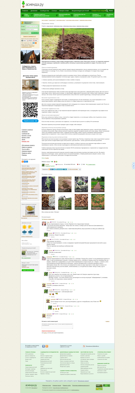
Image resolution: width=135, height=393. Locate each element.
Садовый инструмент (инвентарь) (68, 374)
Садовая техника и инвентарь (68, 370)
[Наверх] (133, 163)
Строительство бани (102, 359)
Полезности (28, 365)
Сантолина (24, 250)
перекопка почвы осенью (85, 20)
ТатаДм (47, 158)
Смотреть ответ (25, 267)
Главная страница (27, 129)
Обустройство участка (87, 352)
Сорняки (42, 364)
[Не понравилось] (70, 222)
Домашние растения (65, 364)
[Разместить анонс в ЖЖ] (65, 169)
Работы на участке (101, 365)
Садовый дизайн (84, 366)
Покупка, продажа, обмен (31, 374)
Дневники (34, 10)
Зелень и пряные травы (46, 357)
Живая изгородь (84, 361)
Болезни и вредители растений (47, 372)
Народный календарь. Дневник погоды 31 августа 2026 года (28, 168)
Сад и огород (27, 15)
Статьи (54, 10)
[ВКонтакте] (25, 162)
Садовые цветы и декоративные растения (41, 15)
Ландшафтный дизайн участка (88, 354)
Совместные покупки (99, 10)
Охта (48, 239)
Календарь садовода (30, 369)
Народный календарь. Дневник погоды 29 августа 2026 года (28, 180)
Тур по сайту (26, 149)
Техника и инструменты (96, 15)
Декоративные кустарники (66, 355)
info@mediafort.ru (75, 390)
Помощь (24, 155)
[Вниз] (133, 168)
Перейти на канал (29, 121)
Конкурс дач (25, 141)
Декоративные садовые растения (69, 352)
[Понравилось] (72, 222)
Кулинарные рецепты (102, 372)
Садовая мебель (84, 370)
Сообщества (44, 10)
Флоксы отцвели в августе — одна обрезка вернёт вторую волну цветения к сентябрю (29, 172)
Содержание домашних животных (105, 369)
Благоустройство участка (64, 15)
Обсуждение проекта (28, 145)
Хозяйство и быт (110, 15)
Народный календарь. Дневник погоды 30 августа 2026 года (28, 177)
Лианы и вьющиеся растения (67, 361)
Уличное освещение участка (87, 364)
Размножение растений (45, 363)
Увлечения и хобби (101, 370)
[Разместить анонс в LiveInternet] (58, 169)
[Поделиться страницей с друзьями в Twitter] (54, 169)
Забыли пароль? (25, 32)
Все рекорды (24, 218)
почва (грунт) (52, 20)
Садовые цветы (63, 357)
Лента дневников (29, 354)
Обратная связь (46, 385)
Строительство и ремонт (104, 352)
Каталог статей (26, 135)
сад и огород (45, 20)
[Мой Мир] (27, 162)
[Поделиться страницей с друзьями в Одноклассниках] (49, 169)
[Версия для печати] (80, 169)
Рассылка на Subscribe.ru (92, 346)
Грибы (41, 366)
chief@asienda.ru (64, 387)
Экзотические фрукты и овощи (67, 363)
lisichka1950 (49, 256)
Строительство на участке (79, 15)
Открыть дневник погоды (26, 236)
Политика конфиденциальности (80, 385)
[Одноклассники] (23, 162)
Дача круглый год (101, 367)
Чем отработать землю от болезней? (30, 185)
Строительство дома (102, 354)
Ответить (48, 230)
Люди (23, 139)
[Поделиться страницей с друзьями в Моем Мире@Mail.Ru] (52, 169)
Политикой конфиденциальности (27, 46)
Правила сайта (26, 153)
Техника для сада (64, 372)
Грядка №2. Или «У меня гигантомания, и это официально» (29, 189)
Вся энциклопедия (26, 258)
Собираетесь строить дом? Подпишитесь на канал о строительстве (29, 68)
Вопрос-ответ (64, 10)
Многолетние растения (65, 359)
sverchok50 (49, 283)
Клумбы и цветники (85, 355)
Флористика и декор (65, 366)
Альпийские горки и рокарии (87, 359)
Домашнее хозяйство (103, 363)
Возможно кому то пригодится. (28, 192)
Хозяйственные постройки (103, 357)
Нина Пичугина (56, 387)
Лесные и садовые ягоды (46, 355)
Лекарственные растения (31, 372)
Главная (25, 10)
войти (45, 332)
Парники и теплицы (45, 373)
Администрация (27, 151)
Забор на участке (85, 363)
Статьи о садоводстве (30, 357)
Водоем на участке (85, 357)
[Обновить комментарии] (133, 165)
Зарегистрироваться (48, 331)
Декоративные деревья (65, 354)
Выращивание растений (46, 361)
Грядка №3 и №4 (25, 183)
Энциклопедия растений (80, 10)
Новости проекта (27, 147)
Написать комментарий (48, 219)
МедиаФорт (34, 387)
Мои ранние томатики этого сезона (29, 198)
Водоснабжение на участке (87, 373)
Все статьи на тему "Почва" (50, 212)
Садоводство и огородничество (49, 352)
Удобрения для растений (46, 368)
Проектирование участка (86, 368)
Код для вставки (74, 169)
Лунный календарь (29, 370)
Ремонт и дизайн (101, 355)
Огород (42, 354)
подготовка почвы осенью (72, 20)
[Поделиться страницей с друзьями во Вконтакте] (51, 169)
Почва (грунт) (43, 370)
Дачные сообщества (30, 355)
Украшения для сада (85, 372)
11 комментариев (91, 164)
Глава (48, 222)
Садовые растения (44, 359)
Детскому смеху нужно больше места (30, 76)
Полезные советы (29, 376)
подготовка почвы (60, 20)
